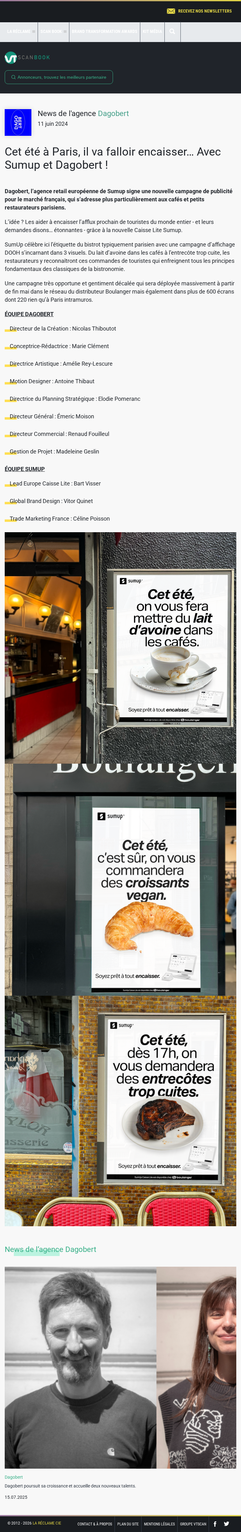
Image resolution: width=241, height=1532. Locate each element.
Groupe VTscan (193, 1524)
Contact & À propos (95, 1524)
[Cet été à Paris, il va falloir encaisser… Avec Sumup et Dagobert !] (120, 648)
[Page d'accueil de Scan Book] (120, 57)
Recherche (172, 32)
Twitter (226, 1524)
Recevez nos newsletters (205, 10)
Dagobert (113, 113)
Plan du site (128, 1524)
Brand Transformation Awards (104, 31)
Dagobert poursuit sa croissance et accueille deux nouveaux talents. (70, 1485)
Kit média (152, 31)
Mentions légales (159, 1524)
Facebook (216, 1524)
